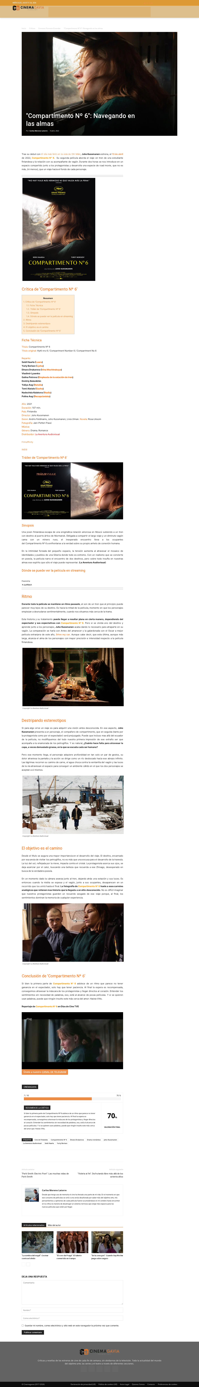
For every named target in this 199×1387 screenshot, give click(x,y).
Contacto (151, 1384)
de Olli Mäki (60, 154)
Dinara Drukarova (77, 1140)
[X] (31, 144)
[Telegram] (45, 144)
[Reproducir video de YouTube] (72, 490)
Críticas (32, 28)
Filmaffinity (27, 442)
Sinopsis (32, 312)
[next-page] (28, 1264)
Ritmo (27, 320)
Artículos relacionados (33, 1225)
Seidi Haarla (49, 1143)
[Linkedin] (38, 144)
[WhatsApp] (51, 144)
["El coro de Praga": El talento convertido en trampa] (72, 1242)
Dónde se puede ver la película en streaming (49, 316)
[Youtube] (115, 1369)
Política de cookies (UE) (107, 1384)
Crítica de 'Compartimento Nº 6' (39, 301)
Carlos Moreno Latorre (38, 131)
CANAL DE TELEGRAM (54, 1072)
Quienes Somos (138, 1384)
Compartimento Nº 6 (59, 1140)
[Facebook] (25, 144)
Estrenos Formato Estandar (49, 28)
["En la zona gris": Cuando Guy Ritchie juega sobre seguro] (107, 1242)
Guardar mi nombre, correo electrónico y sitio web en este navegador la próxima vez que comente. (72, 1325)
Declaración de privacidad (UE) (83, 1384)
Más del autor (54, 1225)
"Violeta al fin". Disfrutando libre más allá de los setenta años (100, 1175)
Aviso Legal (124, 1384)
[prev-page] (23, 1264)
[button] (165, 3)
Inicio (24, 28)
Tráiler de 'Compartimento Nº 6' (43, 309)
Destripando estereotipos (36, 323)
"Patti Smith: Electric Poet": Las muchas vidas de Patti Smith (45, 1175)
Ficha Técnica (34, 305)
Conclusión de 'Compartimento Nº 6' (42, 330)
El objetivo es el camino (36, 327)
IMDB (24, 449)
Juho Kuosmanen (110, 1140)
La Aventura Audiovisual (32, 1143)
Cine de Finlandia (41, 1140)
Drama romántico (94, 1140)
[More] (58, 144)
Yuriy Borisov (62, 1143)
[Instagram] (44, 1211)
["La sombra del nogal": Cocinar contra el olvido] (37, 1242)
